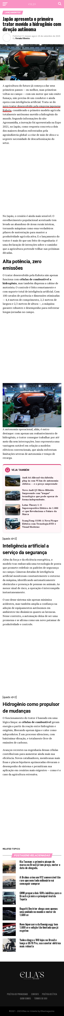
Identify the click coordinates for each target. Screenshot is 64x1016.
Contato (35, 994)
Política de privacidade (17, 994)
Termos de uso (40, 998)
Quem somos (25, 998)
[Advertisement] (32, 180)
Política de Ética (49, 994)
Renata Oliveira (22, 38)
